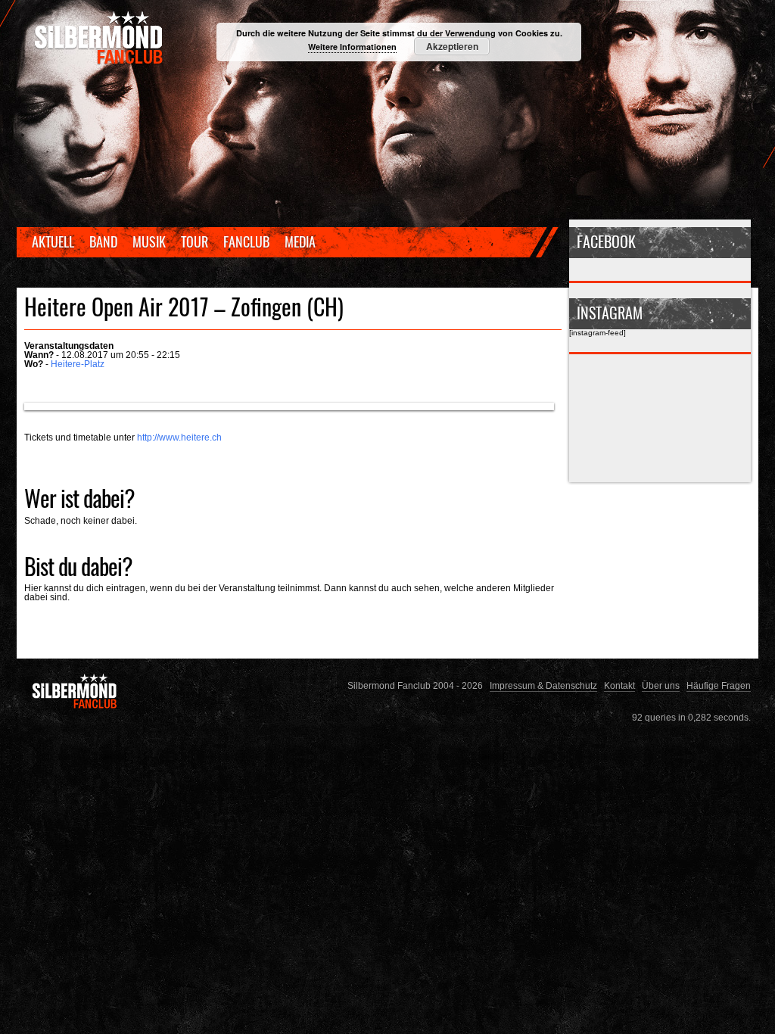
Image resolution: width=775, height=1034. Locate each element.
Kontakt (619, 685)
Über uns (661, 685)
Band (103, 241)
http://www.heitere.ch (179, 437)
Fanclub (246, 241)
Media (300, 241)
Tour (194, 241)
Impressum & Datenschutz (543, 685)
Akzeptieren (452, 46)
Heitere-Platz (77, 363)
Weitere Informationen (352, 46)
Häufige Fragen (718, 685)
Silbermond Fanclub (100, 38)
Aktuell (53, 241)
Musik (149, 241)
